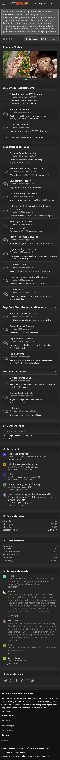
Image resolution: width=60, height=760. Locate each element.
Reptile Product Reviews (22, 326)
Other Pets (15, 408)
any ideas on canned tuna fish (23, 200)
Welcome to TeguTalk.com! (18, 87)
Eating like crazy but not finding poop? (26, 159)
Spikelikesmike (35, 231)
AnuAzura (12, 591)
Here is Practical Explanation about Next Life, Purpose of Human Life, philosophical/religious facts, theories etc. (30, 497)
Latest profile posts (17, 570)
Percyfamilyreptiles (45, 215)
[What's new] (51, 3)
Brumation (14, 414)
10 (41, 79)
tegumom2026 (42, 175)
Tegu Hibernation (18, 264)
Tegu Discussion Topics (16, 146)
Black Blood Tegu (17, 243)
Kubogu (52, 200)
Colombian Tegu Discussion (23, 193)
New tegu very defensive (20, 283)
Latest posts (13, 448)
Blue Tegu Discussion (20, 180)
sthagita (24, 387)
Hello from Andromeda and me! (23, 100)
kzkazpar (34, 332)
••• (56, 587)
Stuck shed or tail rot (19, 228)
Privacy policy (33, 756)
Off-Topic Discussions (15, 371)
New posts (5, 720)
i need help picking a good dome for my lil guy (30, 296)
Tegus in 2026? (16, 187)
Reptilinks (14, 332)
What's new (7, 715)
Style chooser (6, 752)
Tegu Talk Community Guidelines (26, 137)
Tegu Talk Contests (19, 124)
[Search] (56, 3)
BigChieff (52, 529)
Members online (15, 425)
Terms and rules (19, 756)
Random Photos (12, 47)
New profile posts (8, 725)
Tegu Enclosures (18, 289)
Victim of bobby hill (30, 118)
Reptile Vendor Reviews (21, 338)
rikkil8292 (37, 187)
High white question (18, 131)
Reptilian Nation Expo (30, 363)
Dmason (24, 162)
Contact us (5, 756)
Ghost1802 (36, 414)
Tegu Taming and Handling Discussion (29, 276)
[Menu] (4, 3)
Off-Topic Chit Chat (20, 377)
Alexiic (33, 103)
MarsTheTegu (47, 271)
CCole (10, 645)
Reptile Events (17, 353)
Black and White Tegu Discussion (26, 168)
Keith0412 (49, 320)
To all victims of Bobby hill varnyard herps (28, 116)
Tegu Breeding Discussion (23, 249)
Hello (10, 474)
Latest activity (7, 730)
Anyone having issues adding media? (26, 399)
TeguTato (12, 575)
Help (43, 756)
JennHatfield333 (15, 620)
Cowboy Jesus (14, 658)
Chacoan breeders (17, 215)
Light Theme (20, 752)
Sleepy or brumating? (19, 271)
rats (45, 283)
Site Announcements (20, 109)
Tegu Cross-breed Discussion (24, 236)
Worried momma (17, 175)
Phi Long (44, 131)
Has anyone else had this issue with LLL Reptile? (30, 345)
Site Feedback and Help (21, 392)
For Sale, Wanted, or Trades (23, 313)
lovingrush (27, 258)
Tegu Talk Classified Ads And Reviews (24, 307)
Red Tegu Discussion (21, 221)
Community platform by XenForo (25, 748)
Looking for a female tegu (21, 320)
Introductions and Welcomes (26, 94)
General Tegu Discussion (23, 153)
